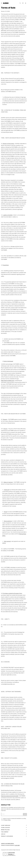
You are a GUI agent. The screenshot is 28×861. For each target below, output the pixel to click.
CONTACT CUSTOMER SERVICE (7, 843)
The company (4, 831)
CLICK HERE (17, 845)
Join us (3, 834)
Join (25, 814)
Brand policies (5, 829)
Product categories (7, 836)
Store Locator (5, 827)
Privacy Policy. (7, 819)
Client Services (5, 825)
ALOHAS (10, 849)
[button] (2, 3)
